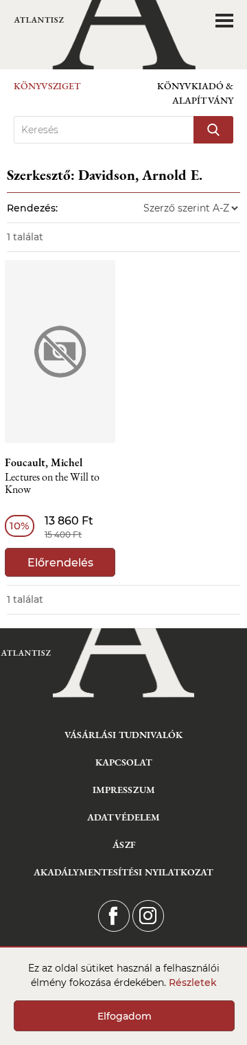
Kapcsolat (123, 762)
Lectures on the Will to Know (52, 483)
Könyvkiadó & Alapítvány (195, 93)
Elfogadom (124, 1016)
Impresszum (124, 789)
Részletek (193, 982)
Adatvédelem (123, 817)
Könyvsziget (47, 86)
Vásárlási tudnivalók (123, 734)
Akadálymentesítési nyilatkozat (123, 872)
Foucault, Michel (43, 463)
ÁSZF (124, 844)
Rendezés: (32, 208)
